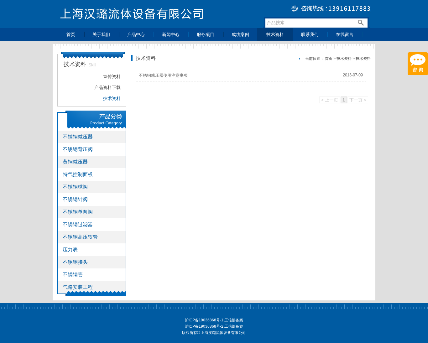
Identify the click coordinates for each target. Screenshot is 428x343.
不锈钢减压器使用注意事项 (163, 75)
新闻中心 (171, 34)
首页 (70, 34)
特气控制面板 (78, 174)
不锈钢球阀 (75, 187)
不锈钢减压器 (78, 136)
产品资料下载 (107, 87)
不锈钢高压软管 (80, 237)
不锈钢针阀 (75, 199)
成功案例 (240, 34)
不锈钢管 (73, 274)
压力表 (70, 249)
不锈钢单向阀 (78, 212)
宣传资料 (112, 76)
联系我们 (310, 34)
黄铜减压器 (75, 161)
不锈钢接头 (75, 262)
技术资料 (275, 34)
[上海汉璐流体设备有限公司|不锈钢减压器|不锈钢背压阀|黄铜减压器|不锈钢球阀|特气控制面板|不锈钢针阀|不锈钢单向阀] (214, 26)
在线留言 (344, 34)
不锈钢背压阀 (78, 149)
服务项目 (205, 34)
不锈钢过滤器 (78, 224)
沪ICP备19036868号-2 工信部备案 (214, 326)
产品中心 (136, 34)
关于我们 (101, 34)
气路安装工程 (78, 287)
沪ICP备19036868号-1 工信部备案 (214, 320)
